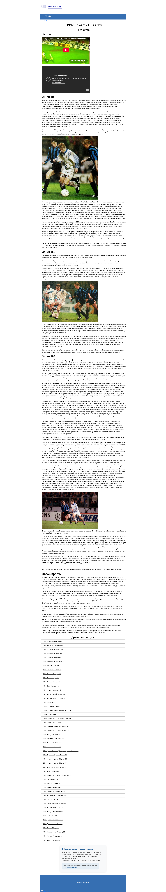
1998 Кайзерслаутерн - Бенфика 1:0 (55, 804)
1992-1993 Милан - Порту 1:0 (53, 714)
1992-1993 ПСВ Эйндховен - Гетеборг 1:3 (57, 710)
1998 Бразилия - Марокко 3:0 (53, 649)
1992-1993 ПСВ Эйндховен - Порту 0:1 (56, 726)
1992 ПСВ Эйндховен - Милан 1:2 (54, 698)
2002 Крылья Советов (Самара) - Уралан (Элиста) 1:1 (61, 751)
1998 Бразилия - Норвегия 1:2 (53, 658)
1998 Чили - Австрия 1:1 (51, 678)
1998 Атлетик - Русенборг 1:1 (53, 799)
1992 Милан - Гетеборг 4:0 (52, 690)
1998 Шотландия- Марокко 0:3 (53, 662)
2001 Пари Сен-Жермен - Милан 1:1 (55, 767)
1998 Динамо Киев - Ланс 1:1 (53, 824)
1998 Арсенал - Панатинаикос (53, 820)
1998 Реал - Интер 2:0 (50, 779)
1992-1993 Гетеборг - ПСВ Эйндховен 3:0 (57, 718)
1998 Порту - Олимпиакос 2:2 (53, 812)
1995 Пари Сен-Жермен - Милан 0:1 (55, 755)
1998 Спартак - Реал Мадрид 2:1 (54, 832)
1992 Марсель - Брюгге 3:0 (52, 747)
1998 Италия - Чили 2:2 (51, 666)
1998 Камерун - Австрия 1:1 (52, 670)
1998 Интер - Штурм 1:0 (51, 828)
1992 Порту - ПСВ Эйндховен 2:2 (54, 694)
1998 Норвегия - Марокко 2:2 (53, 645)
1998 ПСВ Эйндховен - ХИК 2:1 (53, 808)
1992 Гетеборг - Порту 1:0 (52, 702)
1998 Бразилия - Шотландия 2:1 (53, 641)
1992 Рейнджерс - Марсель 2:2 (53, 739)
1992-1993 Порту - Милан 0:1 (53, 706)
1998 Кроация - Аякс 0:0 (51, 816)
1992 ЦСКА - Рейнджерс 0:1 (52, 743)
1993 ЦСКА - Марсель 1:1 (51, 840)
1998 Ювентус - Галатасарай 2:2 (54, 791)
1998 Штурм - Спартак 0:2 (52, 783)
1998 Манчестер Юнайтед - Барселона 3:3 (57, 775)
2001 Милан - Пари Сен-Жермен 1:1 (55, 763)
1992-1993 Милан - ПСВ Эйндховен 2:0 (56, 731)
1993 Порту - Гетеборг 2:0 (52, 735)
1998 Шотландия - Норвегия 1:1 (54, 654)
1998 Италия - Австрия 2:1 (52, 682)
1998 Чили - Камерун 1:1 (51, 686)
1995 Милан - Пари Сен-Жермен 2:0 (55, 759)
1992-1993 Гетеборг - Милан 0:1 (53, 722)
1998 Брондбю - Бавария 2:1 (52, 787)
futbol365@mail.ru (70, 867)
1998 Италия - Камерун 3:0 (52, 674)
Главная (48, 16)
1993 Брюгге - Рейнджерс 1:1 (53, 836)
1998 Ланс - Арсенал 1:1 (51, 771)
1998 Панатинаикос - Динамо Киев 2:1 (56, 795)
